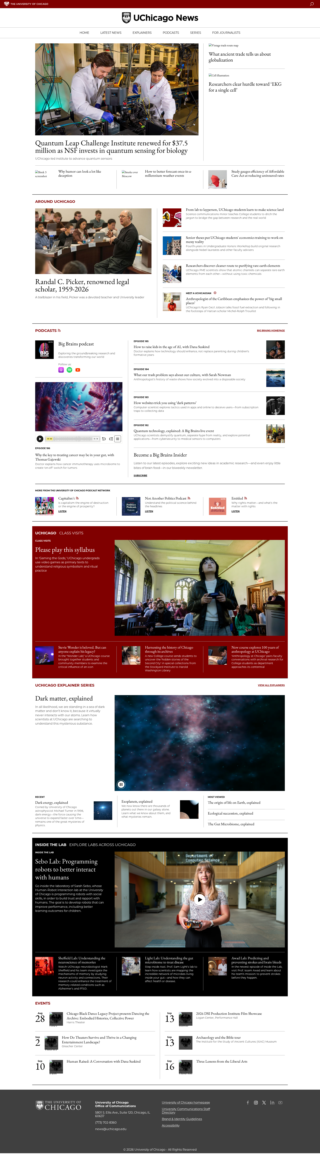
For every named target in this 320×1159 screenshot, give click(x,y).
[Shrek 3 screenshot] (44, 179)
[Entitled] (217, 506)
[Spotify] (69, 370)
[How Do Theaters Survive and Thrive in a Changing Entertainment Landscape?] (51, 1043)
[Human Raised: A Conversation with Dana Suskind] (56, 1067)
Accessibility (171, 1125)
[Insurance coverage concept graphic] (217, 179)
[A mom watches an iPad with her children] (275, 349)
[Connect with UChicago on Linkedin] (272, 1103)
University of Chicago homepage (186, 1102)
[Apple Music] (61, 370)
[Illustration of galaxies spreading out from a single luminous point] (103, 810)
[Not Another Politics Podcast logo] (131, 506)
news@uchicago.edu (110, 1129)
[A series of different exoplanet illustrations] (189, 809)
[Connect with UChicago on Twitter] (264, 1103)
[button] (200, 899)
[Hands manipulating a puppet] (275, 405)
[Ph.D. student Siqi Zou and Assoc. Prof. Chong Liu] (172, 273)
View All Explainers (271, 685)
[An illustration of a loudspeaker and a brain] (172, 217)
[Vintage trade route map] (247, 45)
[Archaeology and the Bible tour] (185, 1043)
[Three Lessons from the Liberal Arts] (185, 1067)
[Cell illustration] (247, 75)
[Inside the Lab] (131, 966)
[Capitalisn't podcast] (44, 506)
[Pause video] (121, 784)
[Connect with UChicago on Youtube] (280, 1103)
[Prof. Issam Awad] (217, 966)
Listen (62, 511)
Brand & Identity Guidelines (182, 1119)
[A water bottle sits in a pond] (275, 377)
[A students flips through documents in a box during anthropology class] (217, 655)
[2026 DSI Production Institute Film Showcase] (185, 1019)
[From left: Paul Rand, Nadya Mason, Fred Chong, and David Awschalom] (275, 433)
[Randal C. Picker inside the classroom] (93, 241)
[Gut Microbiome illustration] (78, 406)
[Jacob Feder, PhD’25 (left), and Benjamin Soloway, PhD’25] (117, 89)
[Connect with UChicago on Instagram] (256, 1103)
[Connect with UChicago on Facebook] (248, 1103)
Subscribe (140, 475)
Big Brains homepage (271, 330)
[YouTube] (78, 370)
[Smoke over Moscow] (131, 179)
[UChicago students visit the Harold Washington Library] (131, 655)
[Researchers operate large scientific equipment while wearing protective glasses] (44, 966)
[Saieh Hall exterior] (172, 245)
